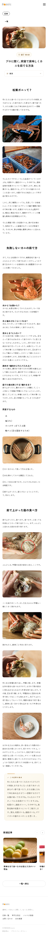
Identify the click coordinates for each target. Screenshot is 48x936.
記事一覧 (5, 915)
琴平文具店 (16, 915)
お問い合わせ (7, 919)
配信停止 (5, 931)
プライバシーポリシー (19, 931)
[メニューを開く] (43, 4)
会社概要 (18, 919)
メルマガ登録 (28, 915)
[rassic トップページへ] (6, 4)
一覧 (6, 21)
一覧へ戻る (24, 883)
